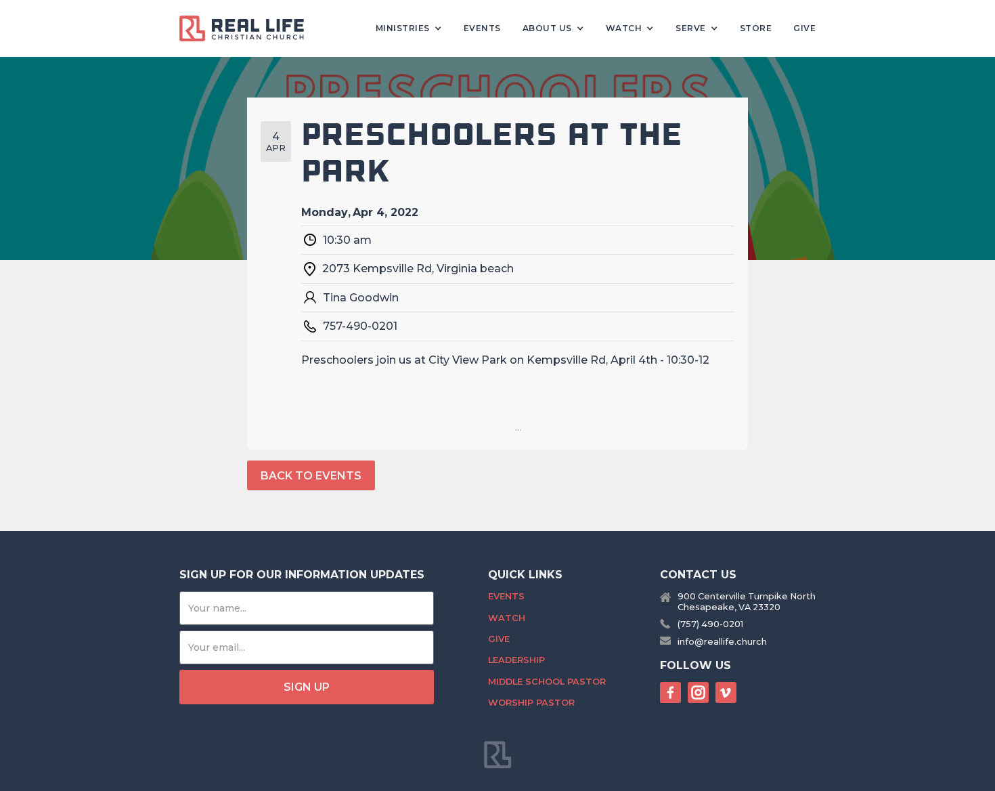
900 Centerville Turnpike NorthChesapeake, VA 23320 (747, 601)
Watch (506, 618)
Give (804, 28)
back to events (311, 475)
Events (482, 28)
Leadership (516, 660)
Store (756, 28)
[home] (247, 28)
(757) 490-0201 (710, 624)
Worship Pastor (531, 703)
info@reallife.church (722, 642)
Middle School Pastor (547, 682)
